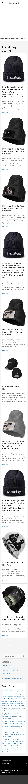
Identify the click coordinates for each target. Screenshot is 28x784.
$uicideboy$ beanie (8, 38)
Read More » (5, 112)
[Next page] (19, 644)
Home (1, 38)
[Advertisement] (14, 21)
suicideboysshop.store (16, 779)
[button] (2, 3)
